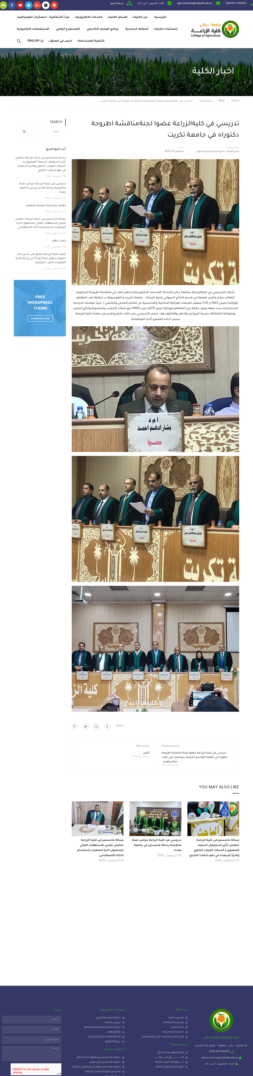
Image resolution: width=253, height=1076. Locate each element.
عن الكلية (140, 17)
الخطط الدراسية (136, 29)
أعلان (146, 753)
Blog (222, 101)
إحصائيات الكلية (166, 29)
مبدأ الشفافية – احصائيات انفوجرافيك (43, 17)
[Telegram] (29, 5)
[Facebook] (107, 727)
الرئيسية (160, 17)
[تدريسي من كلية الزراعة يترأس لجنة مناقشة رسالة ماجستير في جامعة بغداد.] (155, 819)
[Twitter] (86, 727)
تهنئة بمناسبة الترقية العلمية (46, 205)
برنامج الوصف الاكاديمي (103, 29)
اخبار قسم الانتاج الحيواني (210, 151)
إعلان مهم (59, 241)
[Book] (54, 5)
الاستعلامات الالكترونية (33, 29)
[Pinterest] (75, 727)
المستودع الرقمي (68, 29)
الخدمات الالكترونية (89, 17)
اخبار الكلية (206, 101)
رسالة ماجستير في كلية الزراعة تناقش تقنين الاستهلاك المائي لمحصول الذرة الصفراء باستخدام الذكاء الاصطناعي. (40, 223)
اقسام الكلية (118, 17)
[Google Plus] (96, 727)
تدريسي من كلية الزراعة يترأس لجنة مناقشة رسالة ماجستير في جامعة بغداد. (156, 845)
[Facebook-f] (12, 5)
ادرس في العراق (61, 41)
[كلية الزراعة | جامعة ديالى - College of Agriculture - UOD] (214, 29)
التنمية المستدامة (91, 41)
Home (235, 101)
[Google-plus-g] (37, 5)
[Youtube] (20, 5)
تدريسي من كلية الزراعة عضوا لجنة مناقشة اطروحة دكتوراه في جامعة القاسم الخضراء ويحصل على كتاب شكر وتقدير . (194, 757)
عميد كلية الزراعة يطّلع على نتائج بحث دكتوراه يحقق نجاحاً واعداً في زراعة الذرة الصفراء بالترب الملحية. (40, 258)
